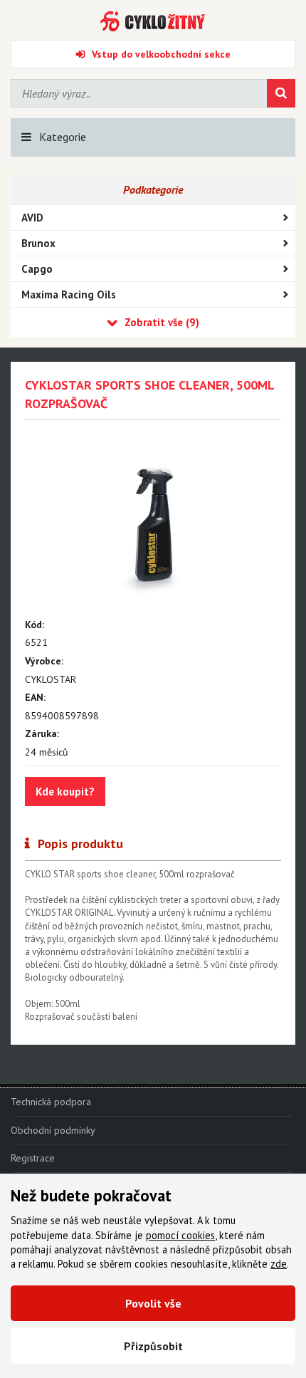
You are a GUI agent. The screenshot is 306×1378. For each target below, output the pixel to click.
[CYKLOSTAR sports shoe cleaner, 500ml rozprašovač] (153, 523)
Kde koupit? (65, 791)
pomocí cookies (180, 1235)
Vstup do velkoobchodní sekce (161, 54)
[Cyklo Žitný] (153, 21)
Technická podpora (51, 1101)
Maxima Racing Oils (68, 294)
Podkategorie (153, 189)
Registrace (33, 1158)
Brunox (38, 243)
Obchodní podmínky (53, 1130)
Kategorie (62, 137)
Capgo (37, 269)
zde (278, 1263)
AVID (32, 217)
